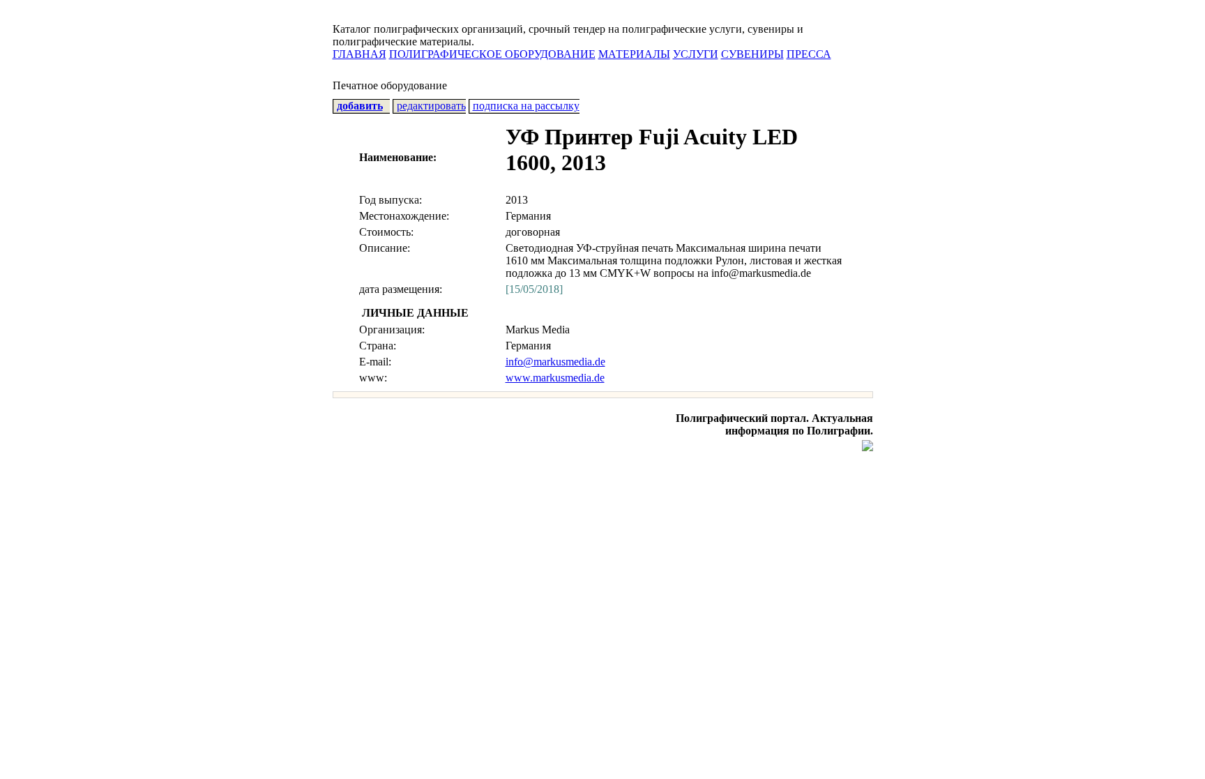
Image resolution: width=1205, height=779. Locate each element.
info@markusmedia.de (555, 362)
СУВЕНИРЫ (752, 54)
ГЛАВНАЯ (359, 54)
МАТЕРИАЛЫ (634, 54)
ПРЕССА (809, 54)
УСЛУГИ (695, 54)
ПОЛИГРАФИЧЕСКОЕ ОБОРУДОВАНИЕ (492, 54)
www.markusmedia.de (555, 378)
